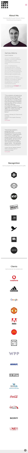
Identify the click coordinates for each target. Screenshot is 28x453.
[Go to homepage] (4, 4)
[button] (26, 5)
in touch (16, 85)
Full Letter (7, 120)
